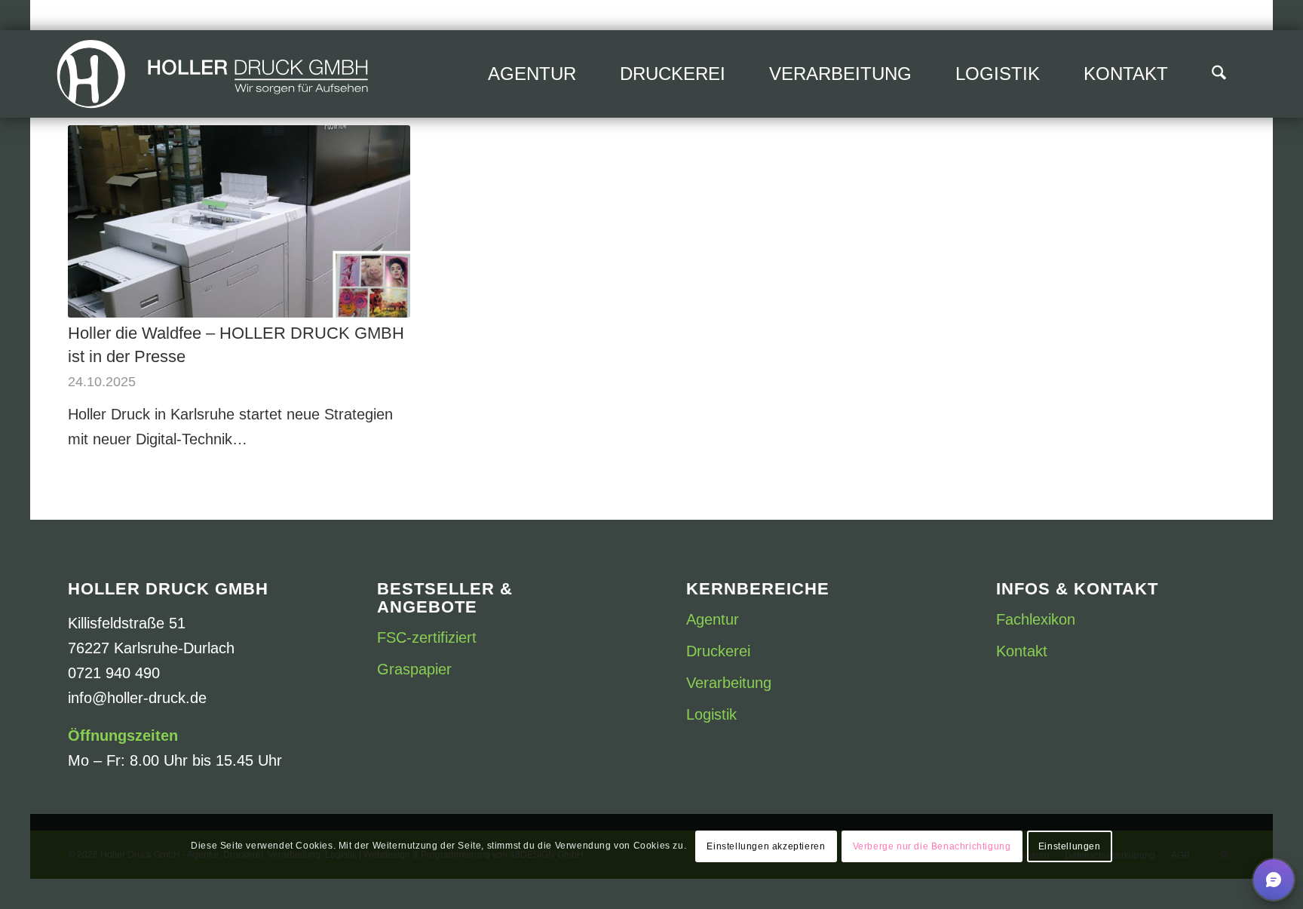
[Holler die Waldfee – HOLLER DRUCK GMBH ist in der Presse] (239, 221)
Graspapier (414, 669)
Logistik (711, 714)
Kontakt (1021, 651)
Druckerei (718, 651)
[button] (1273, 879)
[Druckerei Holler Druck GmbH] (212, 74)
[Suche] (1219, 74)
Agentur (712, 619)
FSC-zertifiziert (427, 637)
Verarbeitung (728, 682)
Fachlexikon (1035, 619)
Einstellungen (1069, 846)
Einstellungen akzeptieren (766, 846)
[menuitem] (532, 74)
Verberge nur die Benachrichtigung (932, 846)
